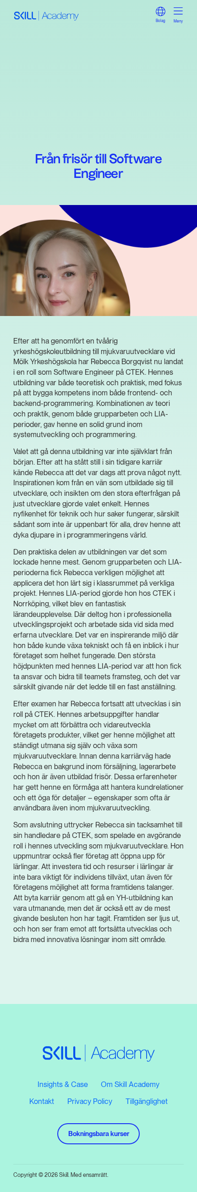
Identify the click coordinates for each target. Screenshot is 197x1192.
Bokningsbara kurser (98, 1133)
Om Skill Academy (130, 1084)
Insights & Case (63, 1084)
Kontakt (41, 1101)
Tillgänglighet (147, 1101)
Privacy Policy (89, 1101)
